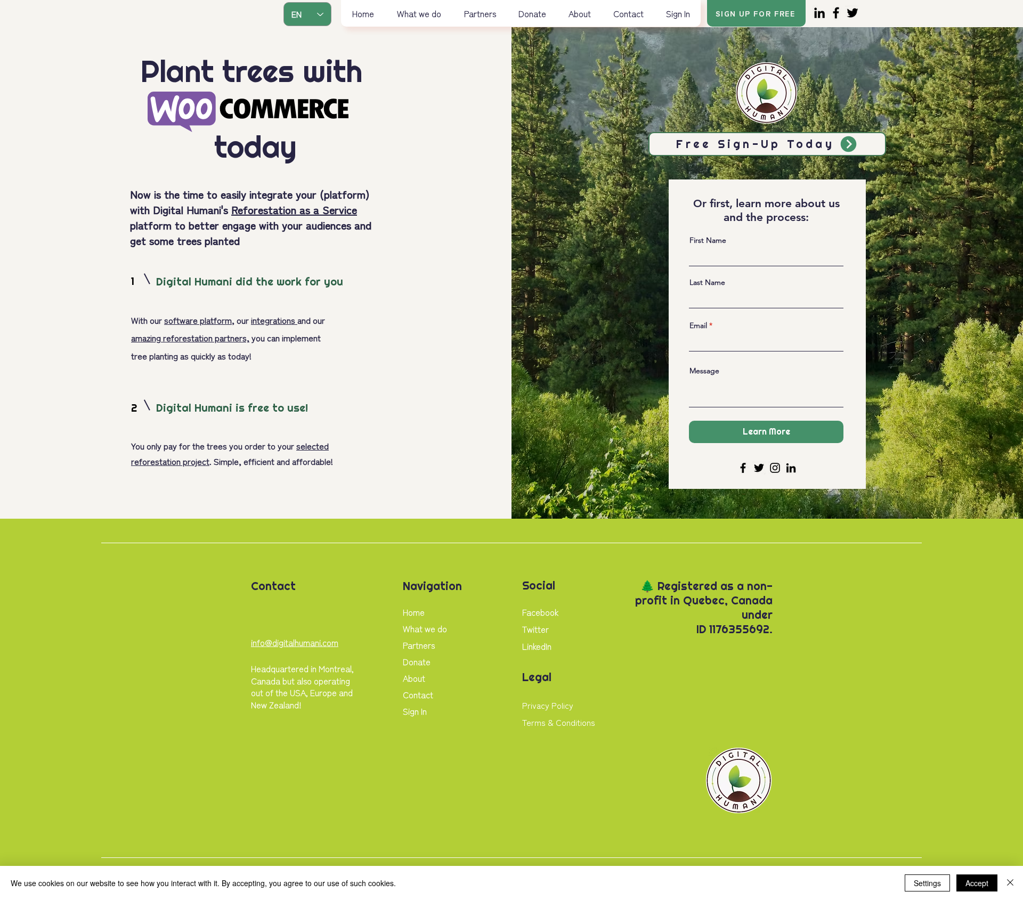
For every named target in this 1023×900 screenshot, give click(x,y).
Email (698, 325)
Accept (976, 883)
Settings (927, 883)
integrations (274, 320)
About (414, 678)
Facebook (540, 612)
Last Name (707, 282)
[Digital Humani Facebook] (836, 12)
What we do (425, 628)
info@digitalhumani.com (294, 642)
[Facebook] (743, 467)
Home (414, 612)
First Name (707, 240)
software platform (198, 320)
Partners (419, 645)
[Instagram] (775, 467)
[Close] (1010, 882)
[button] (418, 13)
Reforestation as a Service (294, 209)
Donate (417, 661)
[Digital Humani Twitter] (852, 12)
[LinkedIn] (791, 467)
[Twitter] (759, 467)
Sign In (415, 711)
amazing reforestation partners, (190, 337)
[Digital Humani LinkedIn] (819, 12)
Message (704, 370)
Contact (418, 694)
